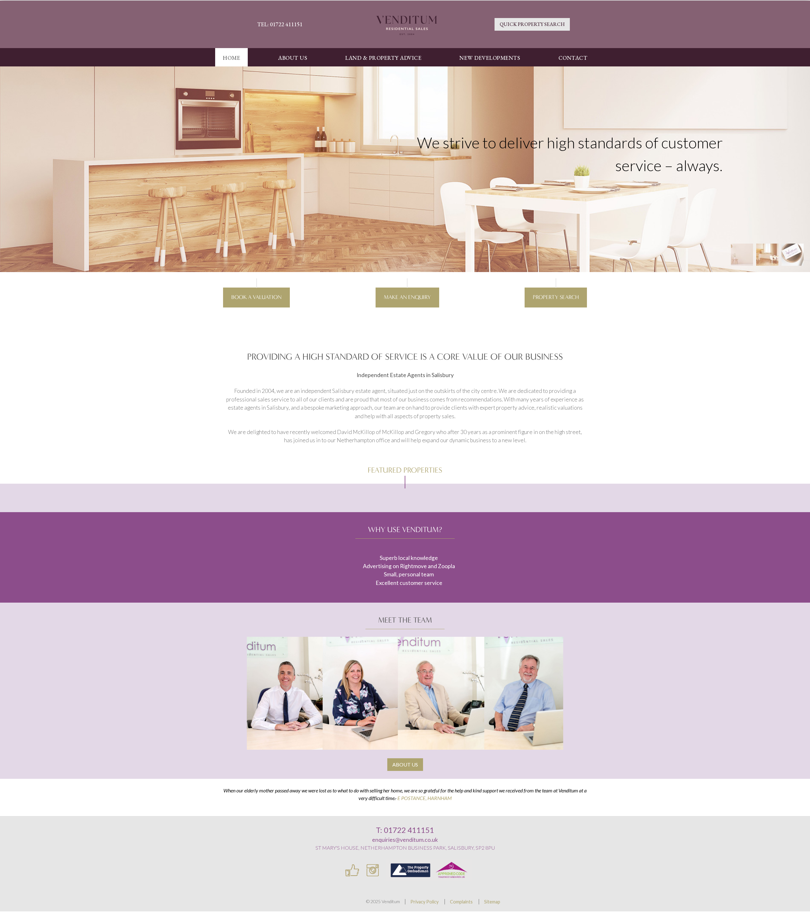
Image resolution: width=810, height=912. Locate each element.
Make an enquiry (407, 297)
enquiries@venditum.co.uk (405, 839)
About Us (405, 764)
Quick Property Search (532, 24)
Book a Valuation (256, 297)
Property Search (556, 297)
